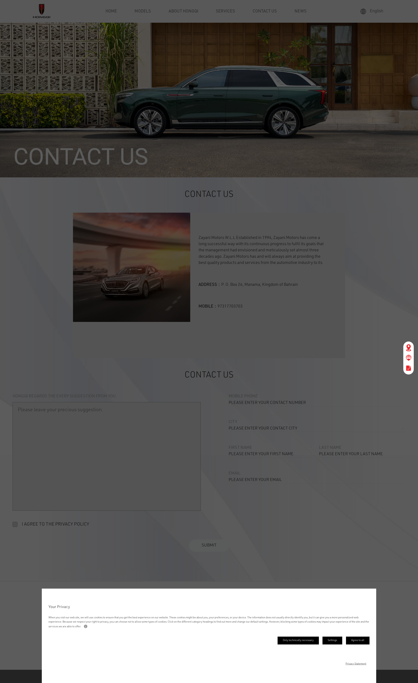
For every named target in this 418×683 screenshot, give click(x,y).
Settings (332, 640)
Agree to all (357, 640)
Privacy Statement (356, 664)
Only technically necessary (298, 640)
